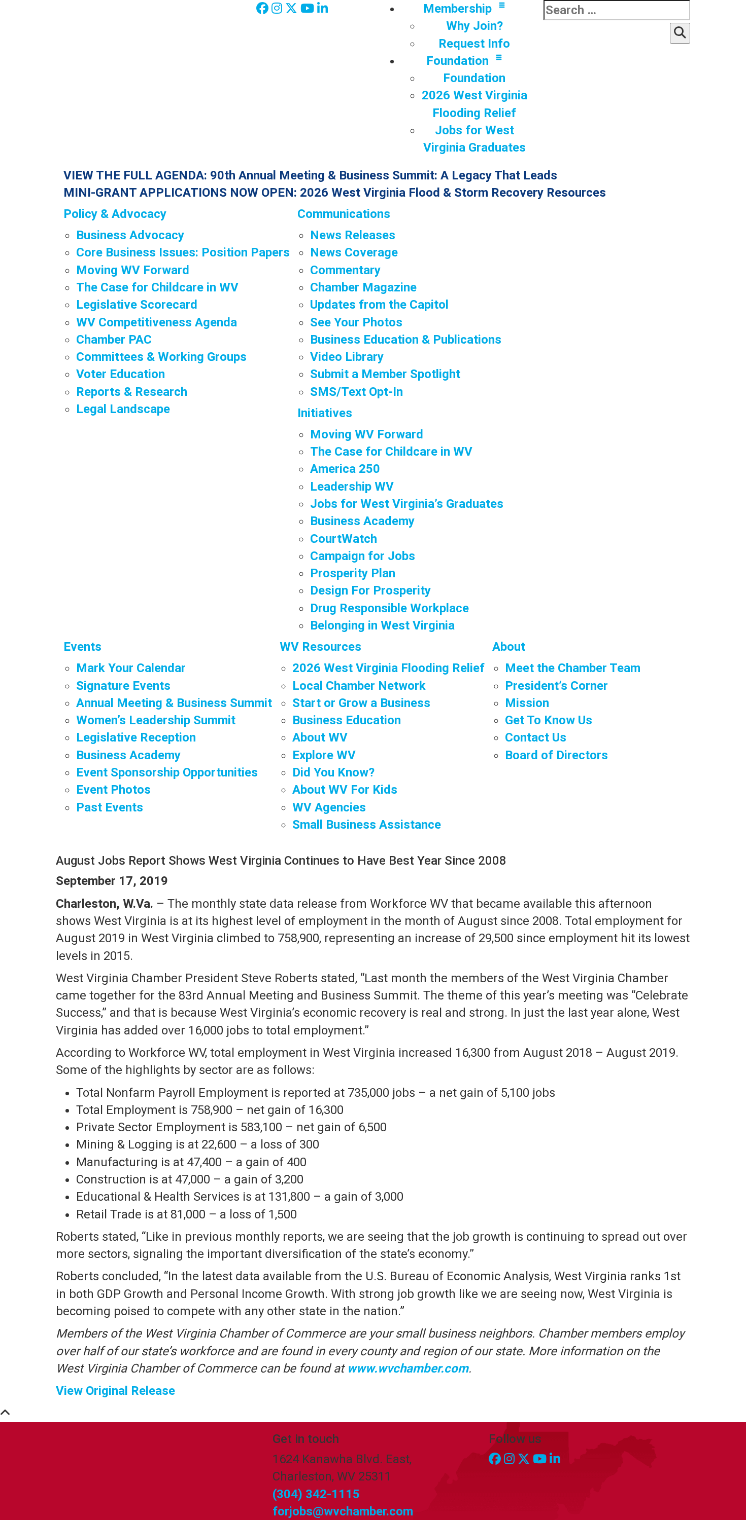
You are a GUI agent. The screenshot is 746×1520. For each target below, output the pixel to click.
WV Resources (320, 647)
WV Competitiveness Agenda (156, 322)
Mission (527, 703)
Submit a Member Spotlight (385, 374)
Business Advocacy (130, 235)
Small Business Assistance (366, 825)
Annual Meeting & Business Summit (174, 703)
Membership (457, 9)
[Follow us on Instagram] (278, 9)
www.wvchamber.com (407, 1368)
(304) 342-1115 (316, 1494)
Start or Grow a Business (361, 703)
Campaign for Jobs (362, 556)
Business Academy (362, 521)
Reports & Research (131, 392)
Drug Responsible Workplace (389, 608)
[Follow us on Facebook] (264, 9)
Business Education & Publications (405, 339)
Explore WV (324, 755)
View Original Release (115, 1391)
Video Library (347, 357)
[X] (292, 9)
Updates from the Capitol (379, 305)
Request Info (474, 43)
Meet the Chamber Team (572, 668)
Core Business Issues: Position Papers (183, 252)
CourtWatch (343, 539)
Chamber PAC (114, 339)
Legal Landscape (123, 409)
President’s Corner (556, 686)
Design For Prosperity (370, 590)
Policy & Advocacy (114, 214)
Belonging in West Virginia (382, 625)
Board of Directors (556, 755)
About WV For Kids (344, 790)
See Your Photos (356, 322)
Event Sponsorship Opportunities (167, 772)
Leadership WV (352, 486)
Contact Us (535, 737)
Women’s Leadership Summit (155, 720)
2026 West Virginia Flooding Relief (388, 668)
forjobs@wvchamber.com (343, 1511)
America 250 (345, 469)
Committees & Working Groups (161, 357)
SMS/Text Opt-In (356, 392)
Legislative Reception (136, 737)
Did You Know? (333, 772)
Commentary (345, 270)
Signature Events (123, 686)
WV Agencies (329, 807)
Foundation (457, 61)
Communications (343, 214)
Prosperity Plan (352, 573)
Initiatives (324, 413)
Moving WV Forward (132, 270)
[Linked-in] (322, 9)
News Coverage (354, 252)
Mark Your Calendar (131, 668)
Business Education (346, 720)
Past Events (109, 807)
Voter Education (120, 374)
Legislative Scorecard (136, 305)
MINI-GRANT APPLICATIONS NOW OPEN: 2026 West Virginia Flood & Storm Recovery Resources (334, 193)
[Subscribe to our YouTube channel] (308, 9)
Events (82, 647)
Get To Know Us (548, 720)
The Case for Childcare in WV (157, 287)
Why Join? (474, 26)
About (508, 647)
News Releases (352, 235)
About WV (320, 737)
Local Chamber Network (359, 686)
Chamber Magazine (363, 287)
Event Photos (113, 790)
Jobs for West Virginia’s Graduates (406, 504)
